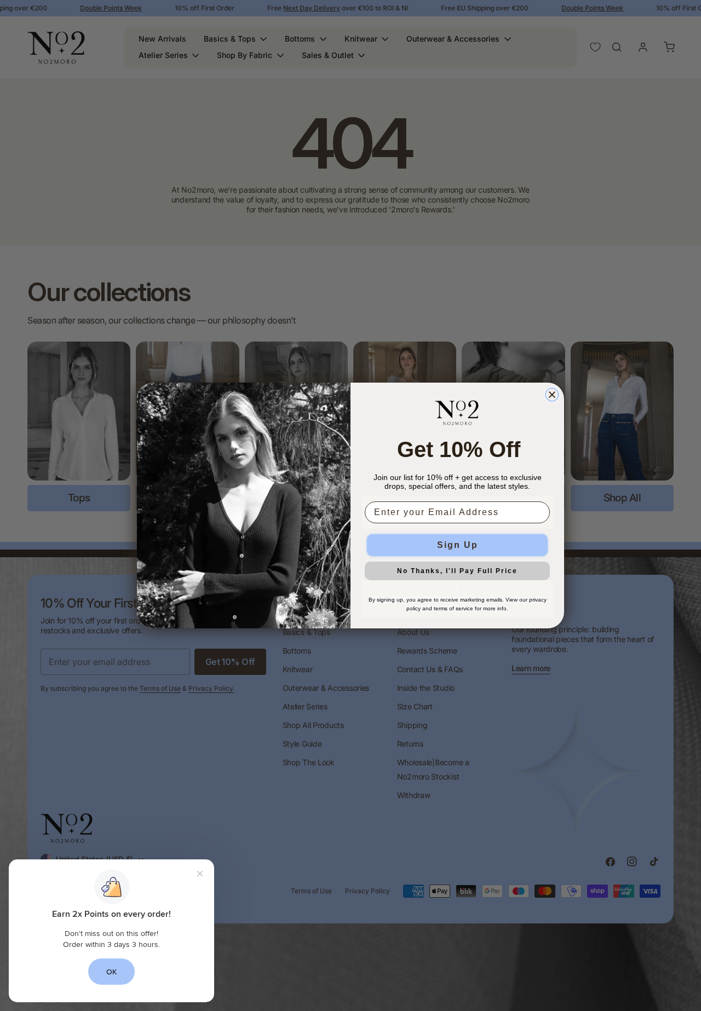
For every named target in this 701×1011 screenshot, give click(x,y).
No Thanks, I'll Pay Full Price (457, 571)
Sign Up (457, 545)
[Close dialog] (552, 394)
